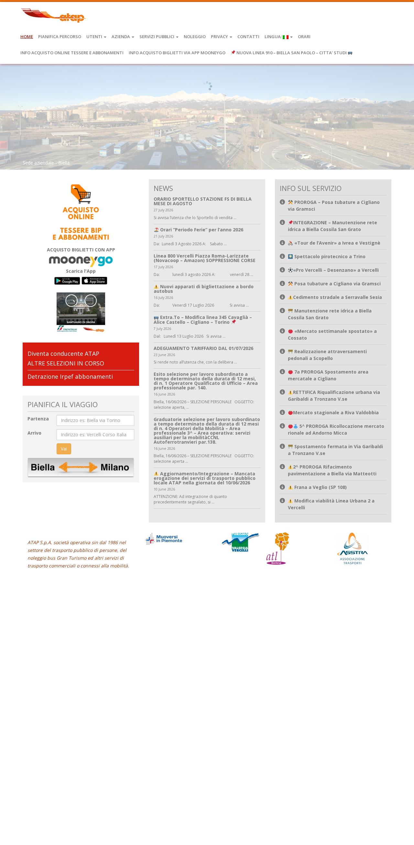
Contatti (248, 36)
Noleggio (195, 36)
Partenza (38, 419)
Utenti (94, 36)
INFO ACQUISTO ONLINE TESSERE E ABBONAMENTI (72, 53)
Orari (304, 36)
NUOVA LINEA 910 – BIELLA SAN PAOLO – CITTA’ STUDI (291, 53)
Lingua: (274, 36)
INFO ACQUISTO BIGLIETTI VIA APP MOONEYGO (177, 53)
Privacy (220, 36)
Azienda (121, 36)
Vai (64, 449)
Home (26, 36)
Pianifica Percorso (59, 36)
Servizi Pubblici (157, 36)
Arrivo (34, 433)
